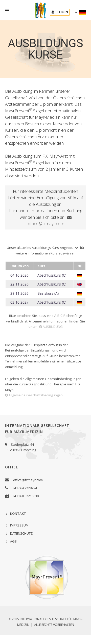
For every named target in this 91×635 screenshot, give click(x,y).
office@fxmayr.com (28, 480)
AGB (13, 541)
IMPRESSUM (19, 525)
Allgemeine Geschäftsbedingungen (36, 395)
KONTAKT (18, 513)
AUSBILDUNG (53, 326)
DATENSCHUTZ (21, 533)
